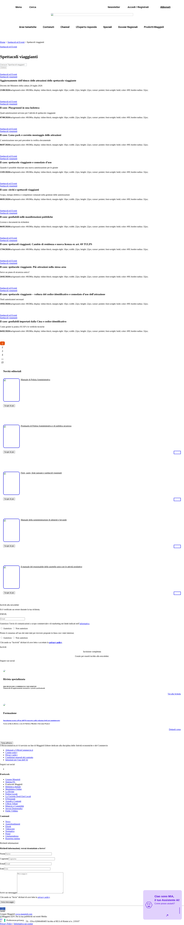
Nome (2, 854)
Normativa (9, 831)
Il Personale (10, 799)
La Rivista (9, 791)
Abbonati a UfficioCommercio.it (19, 750)
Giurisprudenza (11, 836)
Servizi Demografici (13, 808)
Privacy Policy (6, 924)
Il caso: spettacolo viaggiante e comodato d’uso (26, 162)
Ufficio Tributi (11, 804)
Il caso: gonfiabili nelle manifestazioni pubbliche (26, 216)
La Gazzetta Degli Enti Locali (18, 796)
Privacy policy (11, 755)
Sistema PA (10, 782)
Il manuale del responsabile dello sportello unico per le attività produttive (51, 567)
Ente (2, 869)
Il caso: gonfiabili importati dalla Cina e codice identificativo (33, 321)
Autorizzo (7, 628)
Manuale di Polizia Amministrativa (35, 379)
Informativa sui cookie (23, 924)
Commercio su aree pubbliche (53, 33)
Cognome (4, 859)
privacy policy (55, 642)
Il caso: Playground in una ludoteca (19, 107)
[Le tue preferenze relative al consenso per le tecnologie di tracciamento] (14, 920)
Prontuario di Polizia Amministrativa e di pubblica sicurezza (46, 426)
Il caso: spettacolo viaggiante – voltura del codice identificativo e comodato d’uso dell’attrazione (52, 294)
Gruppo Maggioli (12, 779)
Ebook (8, 826)
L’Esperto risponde (86, 27)
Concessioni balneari (110, 33)
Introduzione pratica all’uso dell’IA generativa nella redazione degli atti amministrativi (31, 720)
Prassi (7, 834)
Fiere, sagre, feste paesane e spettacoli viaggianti (41, 473)
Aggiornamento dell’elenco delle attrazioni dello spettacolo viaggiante (38, 80)
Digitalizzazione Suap (83, 33)
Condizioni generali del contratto (19, 757)
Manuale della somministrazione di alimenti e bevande (44, 520)
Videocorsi (10, 829)
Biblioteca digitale (13, 787)
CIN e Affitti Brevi (152, 33)
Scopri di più (9, 406)
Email (2, 864)
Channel (65, 27)
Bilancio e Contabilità (14, 806)
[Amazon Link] (177, 452)
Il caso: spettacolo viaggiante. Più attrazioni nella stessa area (33, 267)
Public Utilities (11, 811)
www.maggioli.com (23, 914)
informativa (84, 623)
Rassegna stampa (12, 838)
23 (2, 362)
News (7, 821)
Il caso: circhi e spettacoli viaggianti (19, 189)
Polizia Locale (11, 794)
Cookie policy (11, 752)
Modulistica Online (13, 789)
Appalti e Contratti (13, 801)
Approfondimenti (12, 824)
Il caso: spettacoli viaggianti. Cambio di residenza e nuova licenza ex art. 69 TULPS (46, 244)
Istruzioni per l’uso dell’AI (16, 760)
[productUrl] (11, 400)
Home (2, 42)
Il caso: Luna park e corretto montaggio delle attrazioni (30, 135)
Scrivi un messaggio (8, 892)
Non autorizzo (22, 628)
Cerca (3, 67)
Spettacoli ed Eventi (16, 42)
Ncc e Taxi (132, 33)
